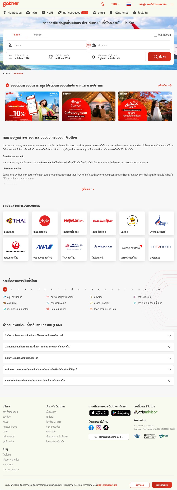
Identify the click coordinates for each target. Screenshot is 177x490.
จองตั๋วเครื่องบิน (10, 412)
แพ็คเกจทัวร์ (8, 436)
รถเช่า (5, 431)
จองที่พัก (7, 417)
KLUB (5, 422)
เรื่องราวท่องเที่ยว (11, 460)
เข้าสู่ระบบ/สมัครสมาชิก (153, 4)
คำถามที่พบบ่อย (53, 427)
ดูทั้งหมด (86, 189)
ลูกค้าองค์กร (9, 441)
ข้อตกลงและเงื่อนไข (55, 441)
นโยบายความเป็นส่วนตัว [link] (107, 485)
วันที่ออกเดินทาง (21, 55)
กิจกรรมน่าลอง (10, 427)
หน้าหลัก (6, 73)
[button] (46, 45)
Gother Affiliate (11, 469)
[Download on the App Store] (98, 413)
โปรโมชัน (7, 455)
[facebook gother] (91, 427)
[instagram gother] (98, 427)
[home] (11, 4)
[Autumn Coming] (145, 106)
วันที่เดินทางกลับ (62, 55)
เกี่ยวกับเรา (51, 412)
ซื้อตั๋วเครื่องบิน (48, 162)
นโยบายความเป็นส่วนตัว (57, 436)
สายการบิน (8, 464)
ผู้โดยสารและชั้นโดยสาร (107, 55)
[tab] (16, 34)
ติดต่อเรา (50, 417)
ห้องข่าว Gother (53, 422)
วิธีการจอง (50, 431)
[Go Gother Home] (11, 4)
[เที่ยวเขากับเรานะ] (88, 106)
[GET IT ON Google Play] (120, 413)
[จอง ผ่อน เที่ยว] (32, 106)
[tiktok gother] (106, 427)
